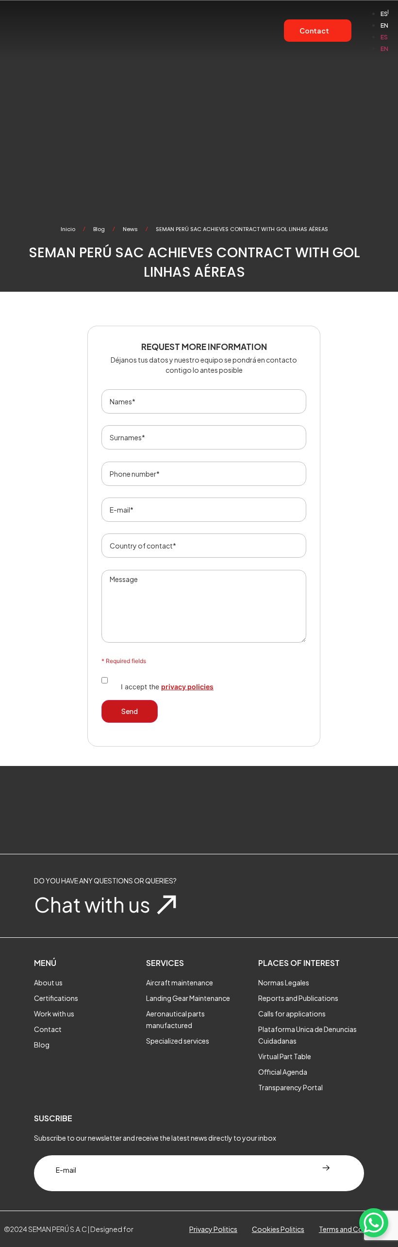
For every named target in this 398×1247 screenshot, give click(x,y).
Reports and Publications (298, 998)
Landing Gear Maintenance (188, 998)
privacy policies (187, 686)
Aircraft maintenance (179, 982)
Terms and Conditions (354, 1229)
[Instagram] (199, 837)
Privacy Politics (213, 1229)
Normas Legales (283, 982)
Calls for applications (292, 1013)
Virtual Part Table (284, 1056)
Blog (99, 229)
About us (48, 982)
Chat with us (92, 904)
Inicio (68, 229)
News (130, 229)
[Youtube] (226, 837)
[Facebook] (172, 837)
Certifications (56, 998)
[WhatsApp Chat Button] (373, 1222)
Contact (48, 1029)
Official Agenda (282, 1071)
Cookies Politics (278, 1229)
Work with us (54, 1013)
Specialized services (177, 1040)
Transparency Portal (290, 1087)
